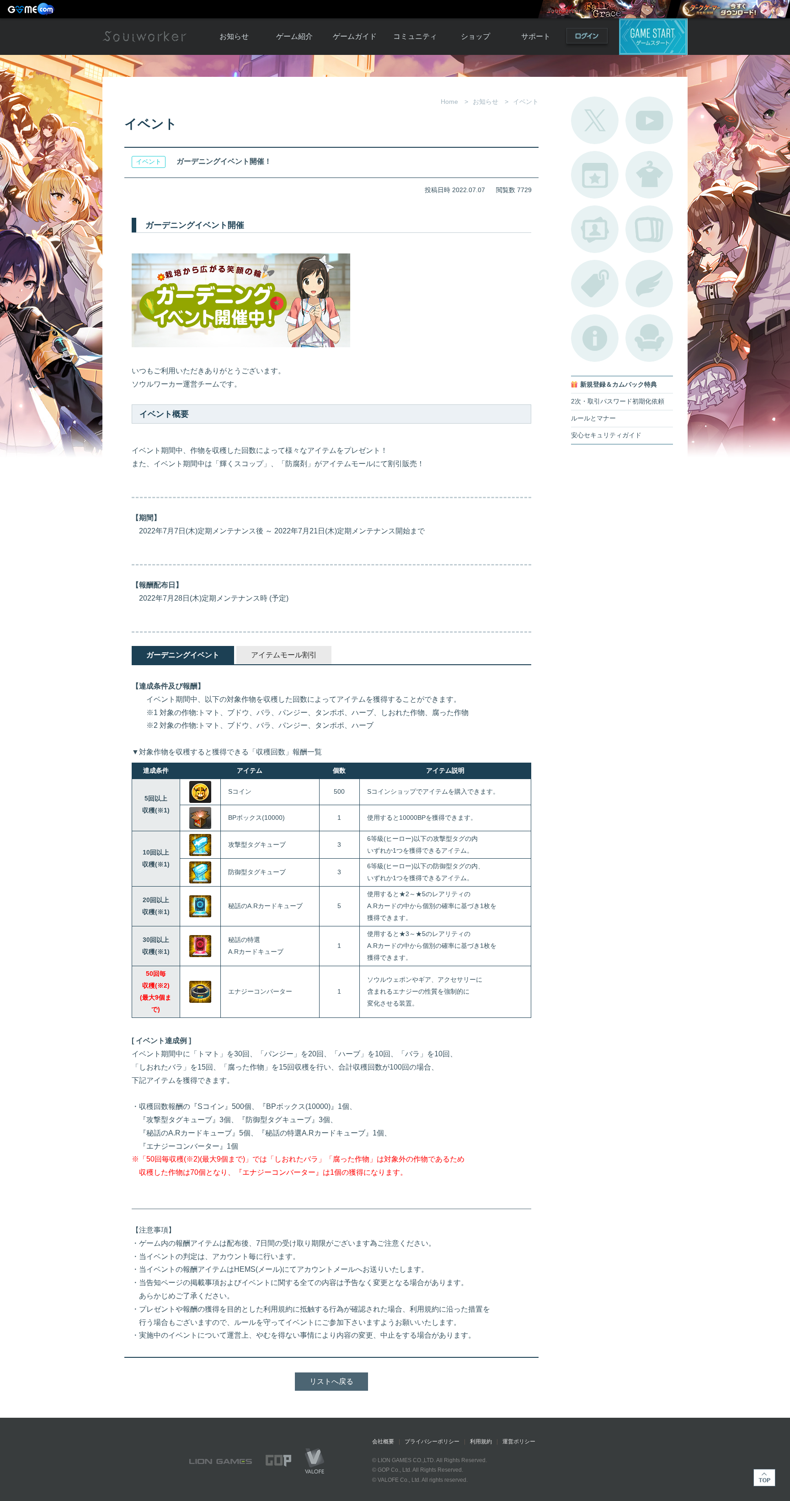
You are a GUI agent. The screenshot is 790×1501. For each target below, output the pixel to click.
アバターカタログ (649, 175)
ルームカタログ (649, 338)
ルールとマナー (593, 418)
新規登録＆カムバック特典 (618, 384)
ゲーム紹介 (294, 36)
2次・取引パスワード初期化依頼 (617, 401)
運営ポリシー (518, 1441)
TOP (764, 1477)
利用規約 (481, 1441)
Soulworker (144, 36)
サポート (535, 36)
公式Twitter (595, 120)
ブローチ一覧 (649, 283)
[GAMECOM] (32, 9)
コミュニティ (415, 36)
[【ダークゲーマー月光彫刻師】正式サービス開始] (733, 9)
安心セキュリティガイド (606, 435)
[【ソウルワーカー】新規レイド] (604, 9)
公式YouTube (649, 120)
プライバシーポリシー (432, 1441)
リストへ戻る (331, 1381)
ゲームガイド (355, 36)
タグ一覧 (595, 283)
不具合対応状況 (595, 338)
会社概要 (383, 1441)
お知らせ (234, 36)
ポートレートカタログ (595, 229)
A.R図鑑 (649, 229)
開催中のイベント (595, 175)
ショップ (475, 36)
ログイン (587, 37)
